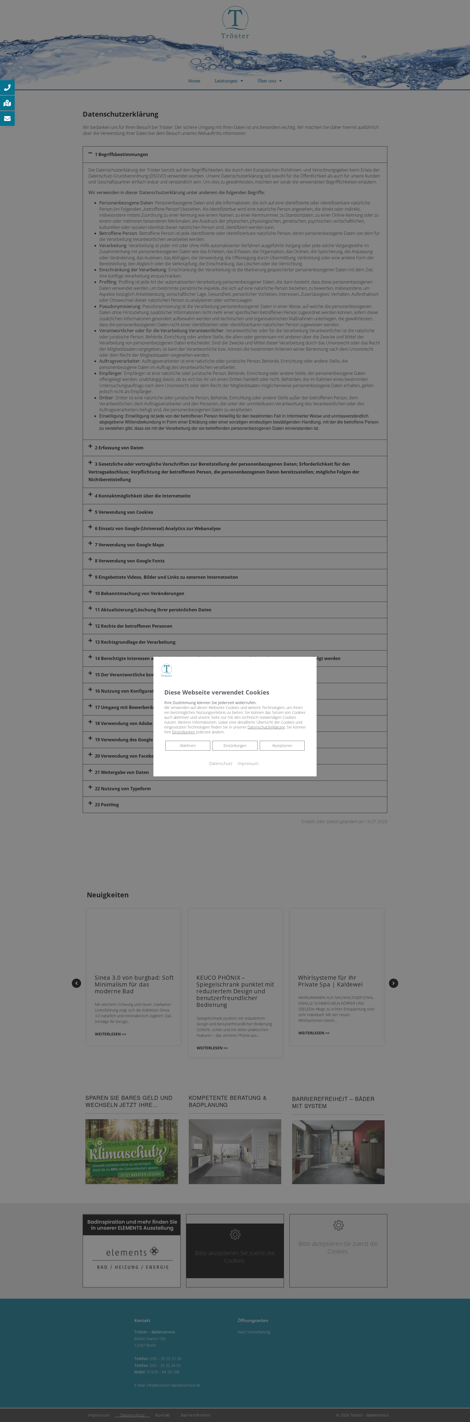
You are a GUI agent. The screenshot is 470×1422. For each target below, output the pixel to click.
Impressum (248, 763)
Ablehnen (188, 745)
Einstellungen (235, 745)
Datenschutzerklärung (266, 726)
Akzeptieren (282, 745)
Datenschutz (220, 763)
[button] (7, 87)
